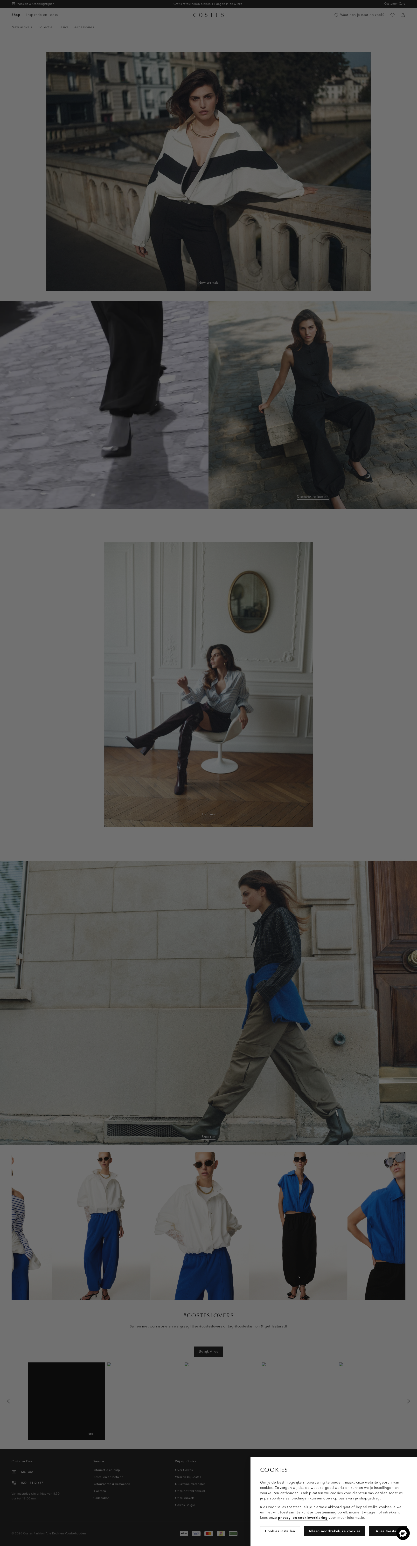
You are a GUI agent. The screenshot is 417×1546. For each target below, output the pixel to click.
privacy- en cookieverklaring (303, 1518)
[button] (403, 1533)
